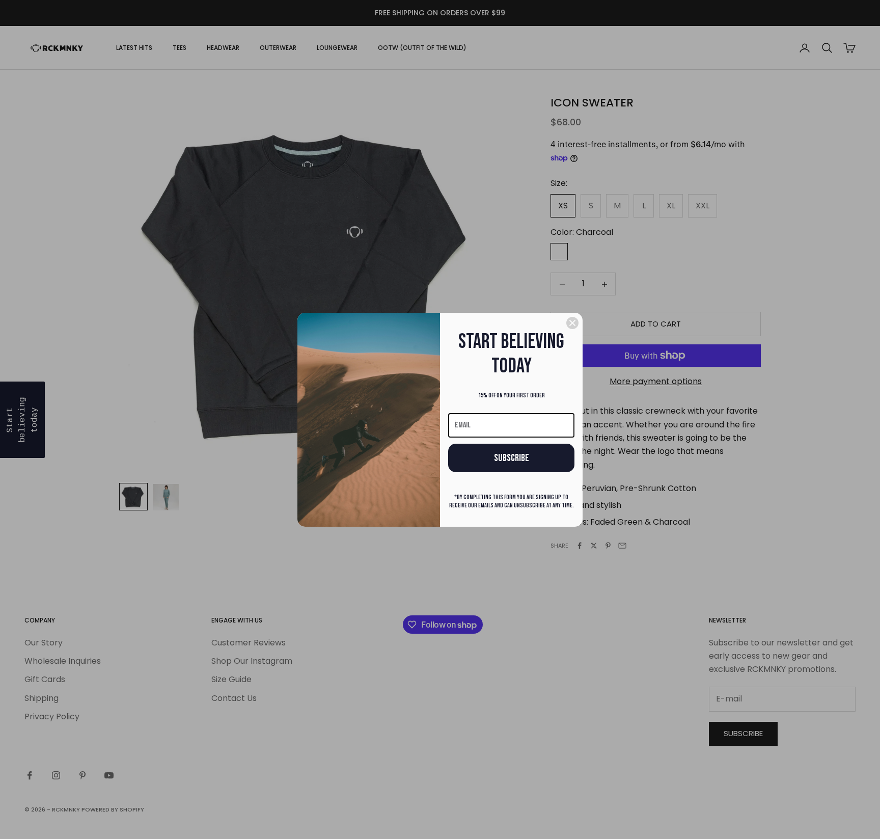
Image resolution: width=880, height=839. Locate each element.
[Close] (572, 323)
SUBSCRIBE (511, 458)
